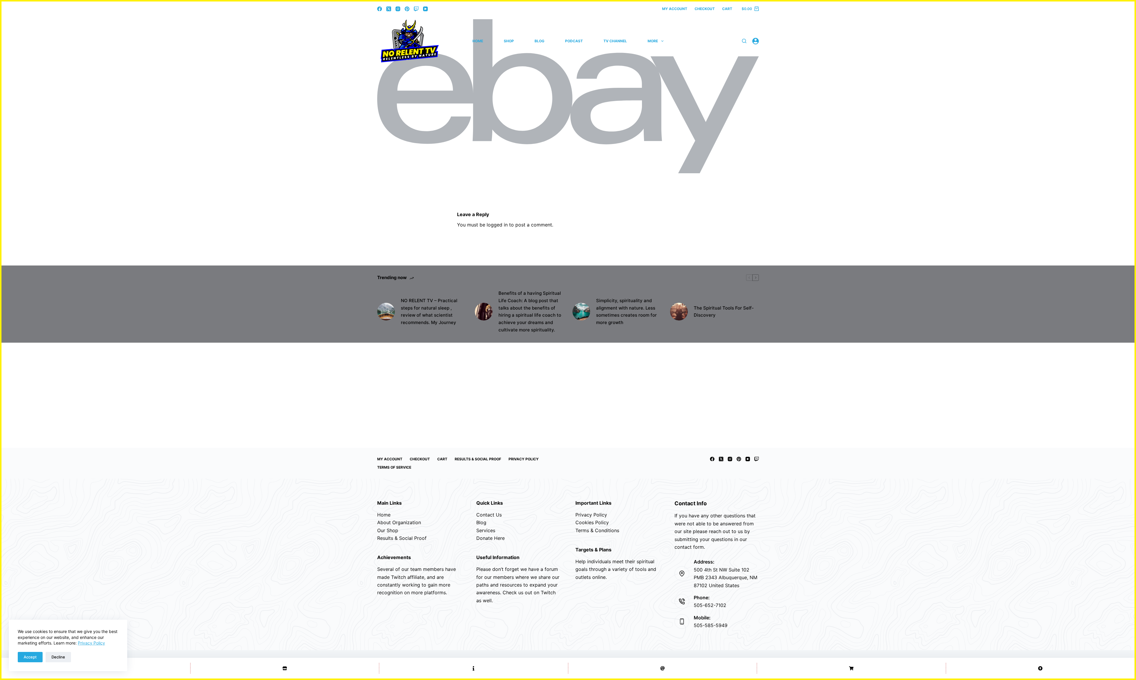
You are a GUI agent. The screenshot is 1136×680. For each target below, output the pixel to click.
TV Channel (615, 41)
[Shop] (285, 668)
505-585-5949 (710, 625)
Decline (58, 657)
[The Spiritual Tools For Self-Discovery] (679, 311)
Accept (30, 657)
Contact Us (489, 515)
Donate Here (490, 538)
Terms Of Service (394, 467)
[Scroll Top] (1040, 668)
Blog (539, 41)
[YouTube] (425, 9)
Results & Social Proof (478, 459)
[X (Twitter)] (388, 9)
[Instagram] (398, 9)
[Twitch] (416, 9)
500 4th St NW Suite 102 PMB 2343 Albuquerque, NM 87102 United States (725, 577)
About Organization (399, 522)
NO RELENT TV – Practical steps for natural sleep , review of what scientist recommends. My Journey (429, 311)
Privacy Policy (91, 642)
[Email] (662, 668)
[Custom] (473, 668)
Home (477, 41)
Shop (509, 41)
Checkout (705, 9)
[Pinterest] (407, 9)
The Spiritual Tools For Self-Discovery (724, 311)
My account (674, 9)
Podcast (574, 41)
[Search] (744, 41)
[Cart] (851, 668)
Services (485, 530)
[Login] (755, 41)
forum (551, 569)
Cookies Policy (592, 522)
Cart (727, 9)
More (653, 41)
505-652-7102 (710, 605)
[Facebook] (379, 9)
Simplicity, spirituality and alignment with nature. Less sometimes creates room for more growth (626, 311)
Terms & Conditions (597, 530)
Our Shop (387, 530)
